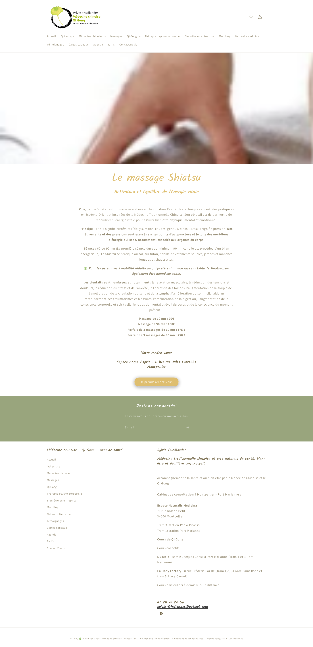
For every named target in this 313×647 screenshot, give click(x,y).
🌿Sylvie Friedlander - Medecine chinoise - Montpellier (107, 638)
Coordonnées (236, 638)
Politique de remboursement (155, 638)
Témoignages (55, 521)
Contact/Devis (56, 548)
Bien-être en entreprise (61, 500)
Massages (53, 480)
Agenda (52, 534)
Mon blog (52, 507)
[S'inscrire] (187, 427)
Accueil (51, 459)
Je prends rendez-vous (156, 382)
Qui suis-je (53, 466)
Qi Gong (52, 487)
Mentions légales (216, 638)
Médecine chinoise (58, 473)
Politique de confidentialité (188, 638)
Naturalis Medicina (59, 514)
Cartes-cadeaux (57, 527)
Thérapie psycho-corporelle (64, 493)
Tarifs (50, 541)
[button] (92, 36)
